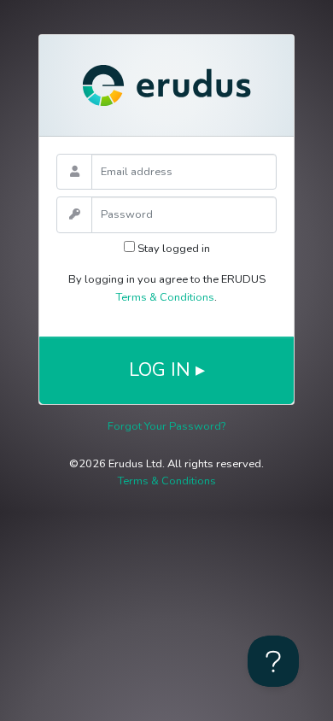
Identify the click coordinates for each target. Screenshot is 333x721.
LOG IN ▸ (167, 370)
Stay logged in (172, 248)
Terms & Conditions (165, 297)
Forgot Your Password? (166, 426)
